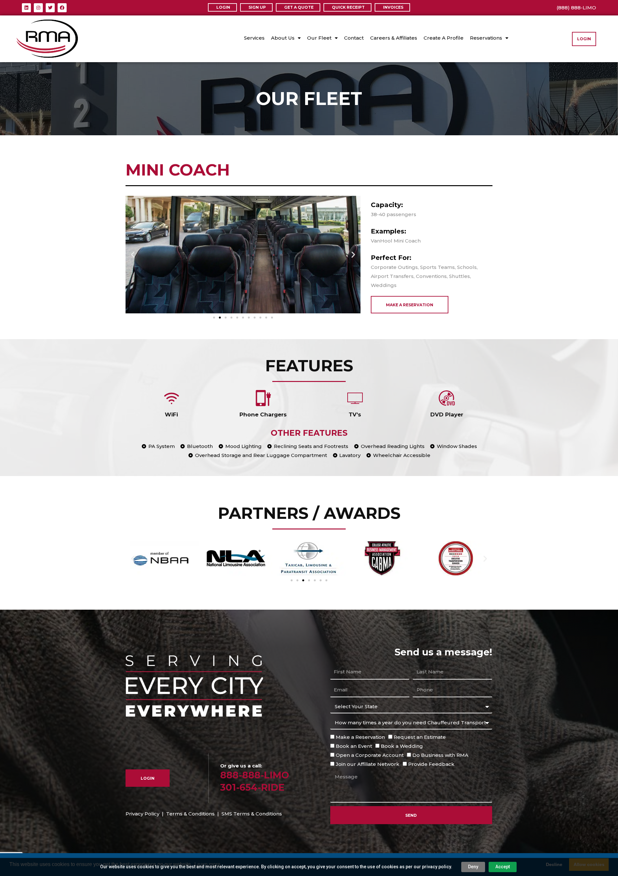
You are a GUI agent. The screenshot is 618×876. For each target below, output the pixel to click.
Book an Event (354, 746)
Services (254, 38)
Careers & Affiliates (393, 38)
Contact (354, 38)
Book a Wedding (402, 746)
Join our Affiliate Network (367, 764)
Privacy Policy (142, 814)
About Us (283, 38)
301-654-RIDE (252, 787)
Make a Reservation (360, 737)
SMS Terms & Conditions (251, 814)
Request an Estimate (420, 737)
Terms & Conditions (190, 814)
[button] (133, 255)
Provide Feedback (431, 764)
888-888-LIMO (254, 775)
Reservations (486, 38)
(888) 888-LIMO (576, 8)
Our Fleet (319, 38)
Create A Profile (444, 38)
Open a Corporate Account (370, 755)
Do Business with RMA (440, 755)
